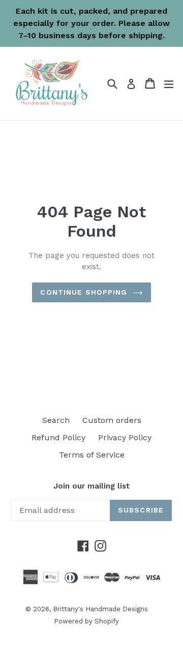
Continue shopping (83, 292)
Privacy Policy (124, 437)
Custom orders (111, 420)
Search (56, 420)
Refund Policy (58, 437)
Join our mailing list (91, 486)
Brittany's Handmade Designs (100, 609)
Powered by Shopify (86, 621)
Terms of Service (92, 455)
